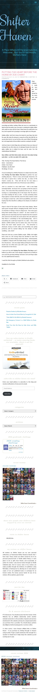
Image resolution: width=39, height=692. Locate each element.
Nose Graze (32, 691)
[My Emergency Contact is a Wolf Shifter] (25, 492)
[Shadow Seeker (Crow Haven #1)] (11, 497)
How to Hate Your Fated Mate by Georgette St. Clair (21, 314)
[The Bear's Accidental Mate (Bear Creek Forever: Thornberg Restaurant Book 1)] (8, 481)
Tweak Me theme (22, 691)
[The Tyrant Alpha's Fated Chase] (8, 470)
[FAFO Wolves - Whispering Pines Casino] (11, 476)
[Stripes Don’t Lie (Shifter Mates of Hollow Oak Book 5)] (33, 470)
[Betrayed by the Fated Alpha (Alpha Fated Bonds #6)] (29, 486)
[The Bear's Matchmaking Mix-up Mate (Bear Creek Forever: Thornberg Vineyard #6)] (22, 470)
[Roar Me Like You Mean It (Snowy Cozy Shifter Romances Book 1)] (15, 470)
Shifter (32, 77)
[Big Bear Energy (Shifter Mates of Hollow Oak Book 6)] (18, 476)
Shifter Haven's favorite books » (28, 503)
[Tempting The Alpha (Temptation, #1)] (4, 470)
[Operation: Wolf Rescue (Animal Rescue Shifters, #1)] (4, 476)
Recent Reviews (9, 466)
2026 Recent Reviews (10, 656)
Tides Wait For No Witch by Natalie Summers (19, 317)
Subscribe (7, 394)
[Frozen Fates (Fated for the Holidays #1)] (33, 486)
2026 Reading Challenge (13, 442)
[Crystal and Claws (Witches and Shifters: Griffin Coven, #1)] (29, 470)
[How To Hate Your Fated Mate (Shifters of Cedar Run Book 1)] (33, 492)
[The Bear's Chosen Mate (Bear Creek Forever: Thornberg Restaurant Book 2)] (8, 492)
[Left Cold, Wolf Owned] (18, 492)
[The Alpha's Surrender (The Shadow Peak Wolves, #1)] (33, 476)
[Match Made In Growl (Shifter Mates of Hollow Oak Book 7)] (15, 486)
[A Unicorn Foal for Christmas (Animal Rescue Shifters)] (8, 476)
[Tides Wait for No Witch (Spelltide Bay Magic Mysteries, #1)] (29, 492)
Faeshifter (23, 77)
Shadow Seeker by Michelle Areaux (16, 311)
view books (21, 452)
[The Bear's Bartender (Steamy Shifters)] (11, 492)
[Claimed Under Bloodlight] (15, 481)
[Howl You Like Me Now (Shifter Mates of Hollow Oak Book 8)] (22, 492)
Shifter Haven (16, 28)
